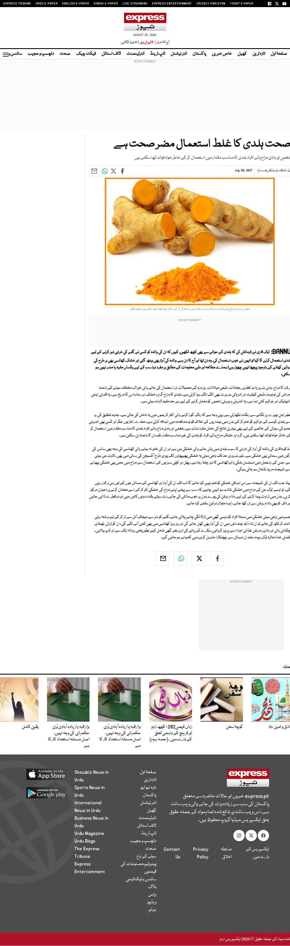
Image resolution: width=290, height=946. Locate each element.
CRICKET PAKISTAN (211, 3)
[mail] (162, 558)
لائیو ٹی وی (146, 42)
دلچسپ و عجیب (41, 53)
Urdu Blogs (84, 841)
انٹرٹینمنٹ (135, 53)
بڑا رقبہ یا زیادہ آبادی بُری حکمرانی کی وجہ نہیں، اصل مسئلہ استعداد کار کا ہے (120, 736)
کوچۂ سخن (234, 727)
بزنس (152, 894)
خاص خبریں (222, 53)
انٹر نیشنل (179, 53)
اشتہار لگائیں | (130, 42)
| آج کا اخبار (161, 42)
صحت (65, 53)
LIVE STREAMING (135, 3)
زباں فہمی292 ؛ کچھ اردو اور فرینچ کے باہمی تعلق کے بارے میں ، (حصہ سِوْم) (171, 733)
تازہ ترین (259, 53)
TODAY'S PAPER (241, 3)
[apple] (43, 774)
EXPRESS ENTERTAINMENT (172, 3)
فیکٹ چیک (86, 53)
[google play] (43, 792)
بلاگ (152, 887)
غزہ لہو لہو (148, 787)
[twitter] (199, 558)
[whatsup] (181, 558)
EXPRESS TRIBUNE (17, 3)
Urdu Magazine (89, 833)
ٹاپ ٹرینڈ (157, 53)
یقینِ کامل (30, 727)
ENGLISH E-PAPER (75, 3)
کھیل (242, 53)
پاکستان (199, 53)
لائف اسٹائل (111, 53)
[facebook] (217, 558)
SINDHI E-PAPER (106, 3)
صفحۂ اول (279, 53)
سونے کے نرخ (146, 856)
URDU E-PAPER (47, 3)
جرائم (152, 910)
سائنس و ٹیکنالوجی (141, 879)
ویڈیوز (151, 902)
